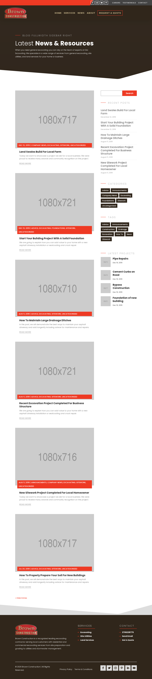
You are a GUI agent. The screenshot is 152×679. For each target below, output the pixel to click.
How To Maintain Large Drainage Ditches (45, 320)
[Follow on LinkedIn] (128, 668)
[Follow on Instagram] (97, 3)
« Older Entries (21, 598)
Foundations (58, 228)
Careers (116, 3)
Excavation (107, 234)
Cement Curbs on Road (124, 273)
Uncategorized (78, 145)
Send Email (127, 636)
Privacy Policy (66, 670)
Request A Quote (110, 13)
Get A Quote (128, 640)
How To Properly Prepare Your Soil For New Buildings (52, 575)
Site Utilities (86, 636)
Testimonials (129, 3)
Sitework (64, 145)
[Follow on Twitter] (109, 668)
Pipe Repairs (120, 258)
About (91, 13)
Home (58, 13)
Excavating (53, 145)
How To (119, 234)
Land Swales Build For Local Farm (40, 151)
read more (25, 163)
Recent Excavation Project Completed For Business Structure (51, 405)
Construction (108, 229)
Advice (34, 228)
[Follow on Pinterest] (106, 3)
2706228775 (128, 632)
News (81, 13)
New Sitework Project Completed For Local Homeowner (54, 492)
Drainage (122, 229)
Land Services (87, 640)
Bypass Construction (121, 286)
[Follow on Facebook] (92, 3)
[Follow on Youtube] (102, 3)
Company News (38, 145)
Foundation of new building (125, 299)
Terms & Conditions (83, 670)
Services (69, 13)
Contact (142, 3)
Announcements (120, 224)
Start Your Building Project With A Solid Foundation (51, 238)
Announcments (39, 482)
